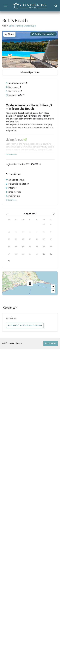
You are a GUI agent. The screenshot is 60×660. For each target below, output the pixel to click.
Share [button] (11, 34)
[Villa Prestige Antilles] (30, 5)
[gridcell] (43, 224)
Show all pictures (30, 72)
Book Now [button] (50, 343)
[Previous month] (7, 213)
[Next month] (52, 213)
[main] (30, 335)
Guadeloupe (30, 25)
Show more (11, 200)
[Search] (55, 5)
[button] (43, 34)
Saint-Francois (16, 25)
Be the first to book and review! (25, 325)
